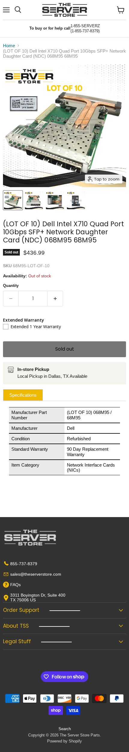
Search (64, 729)
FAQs (15, 584)
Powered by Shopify (64, 741)
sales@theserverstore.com (35, 574)
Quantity (11, 285)
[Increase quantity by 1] (55, 298)
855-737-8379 (23, 563)
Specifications (23, 395)
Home (9, 45)
